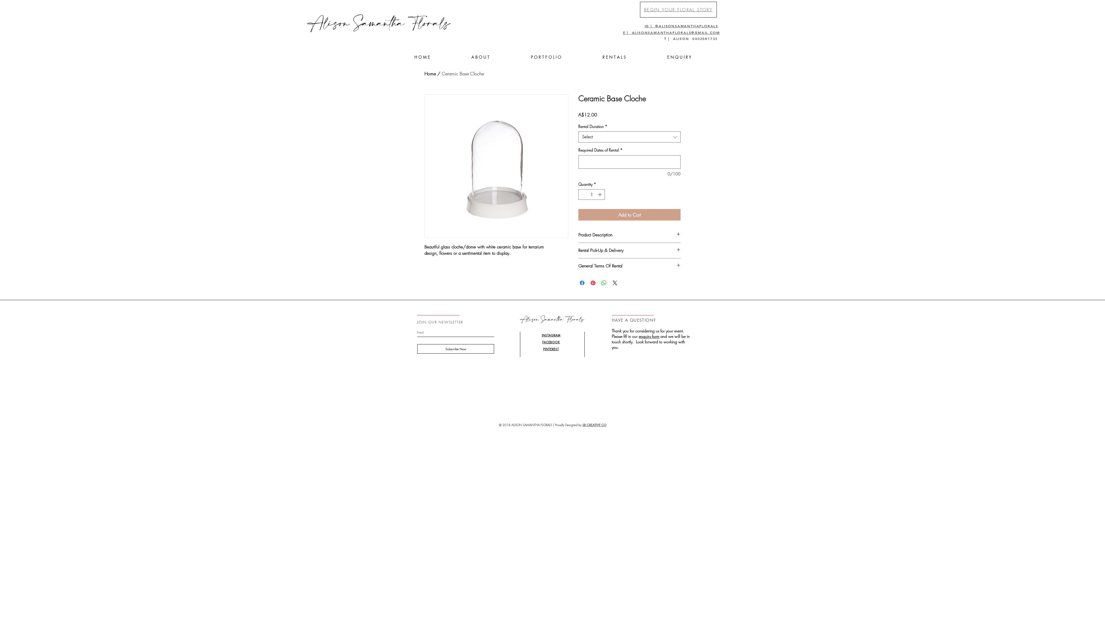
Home (430, 73)
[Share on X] (614, 282)
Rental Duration (592, 126)
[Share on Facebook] (582, 282)
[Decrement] (582, 194)
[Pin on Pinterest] (593, 282)
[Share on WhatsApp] (604, 282)
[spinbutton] (591, 194)
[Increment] (600, 194)
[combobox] (629, 137)
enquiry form (649, 336)
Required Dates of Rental (600, 150)
